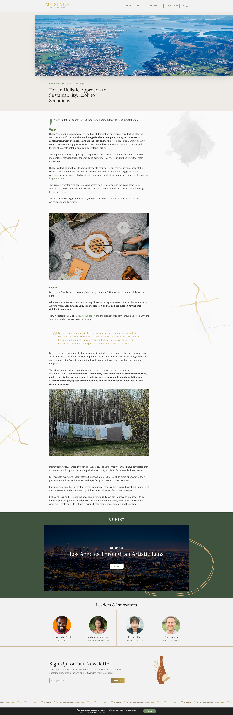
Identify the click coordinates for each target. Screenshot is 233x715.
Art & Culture (57, 83)
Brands (153, 6)
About (128, 6)
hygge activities (57, 178)
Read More (116, 566)
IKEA (84, 319)
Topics (140, 6)
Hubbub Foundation (85, 315)
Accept (149, 711)
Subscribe (173, 6)
